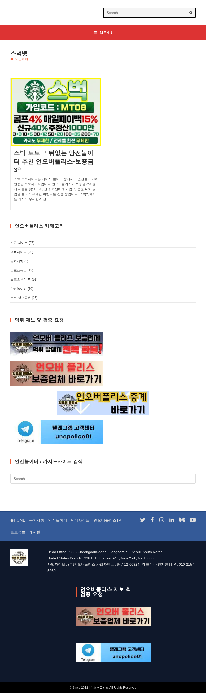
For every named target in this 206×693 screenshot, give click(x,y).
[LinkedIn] (171, 520)
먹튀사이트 (18, 252)
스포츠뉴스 (18, 270)
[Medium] (182, 520)
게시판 (34, 532)
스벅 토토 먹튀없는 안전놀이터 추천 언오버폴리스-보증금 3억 (54, 161)
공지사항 (16, 261)
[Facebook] (152, 520)
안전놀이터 (18, 289)
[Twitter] (142, 520)
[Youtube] (193, 520)
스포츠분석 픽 (20, 279)
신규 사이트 (19, 243)
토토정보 (17, 532)
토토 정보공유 (20, 298)
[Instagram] (161, 520)
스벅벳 (23, 59)
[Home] (11, 59)
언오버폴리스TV (107, 520)
